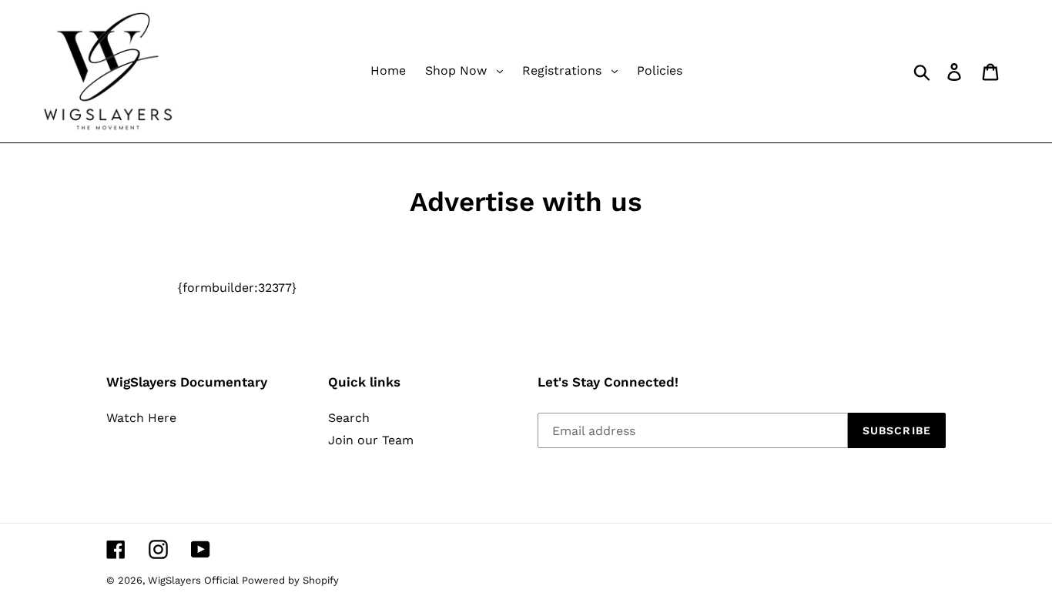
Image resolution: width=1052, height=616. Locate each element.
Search (349, 417)
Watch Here (141, 417)
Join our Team (371, 440)
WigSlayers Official (195, 580)
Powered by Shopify (290, 580)
